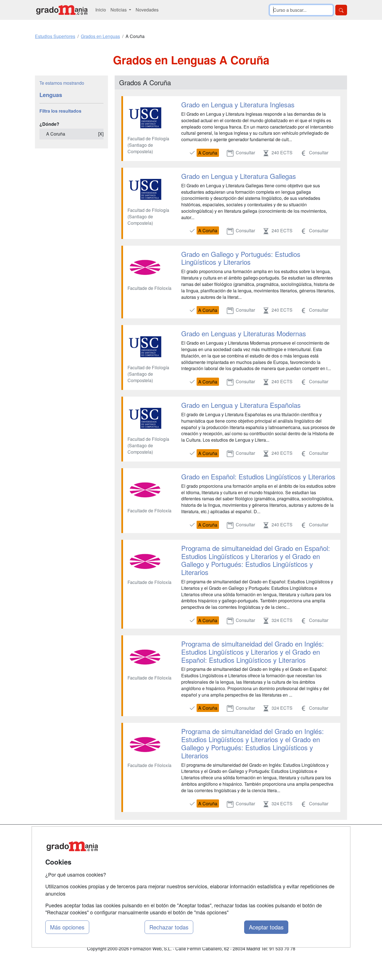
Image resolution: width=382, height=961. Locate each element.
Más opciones (67, 927)
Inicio (100, 9)
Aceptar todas (266, 927)
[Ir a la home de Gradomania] (62, 10)
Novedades (147, 9)
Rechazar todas (168, 927)
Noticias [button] (119, 9)
